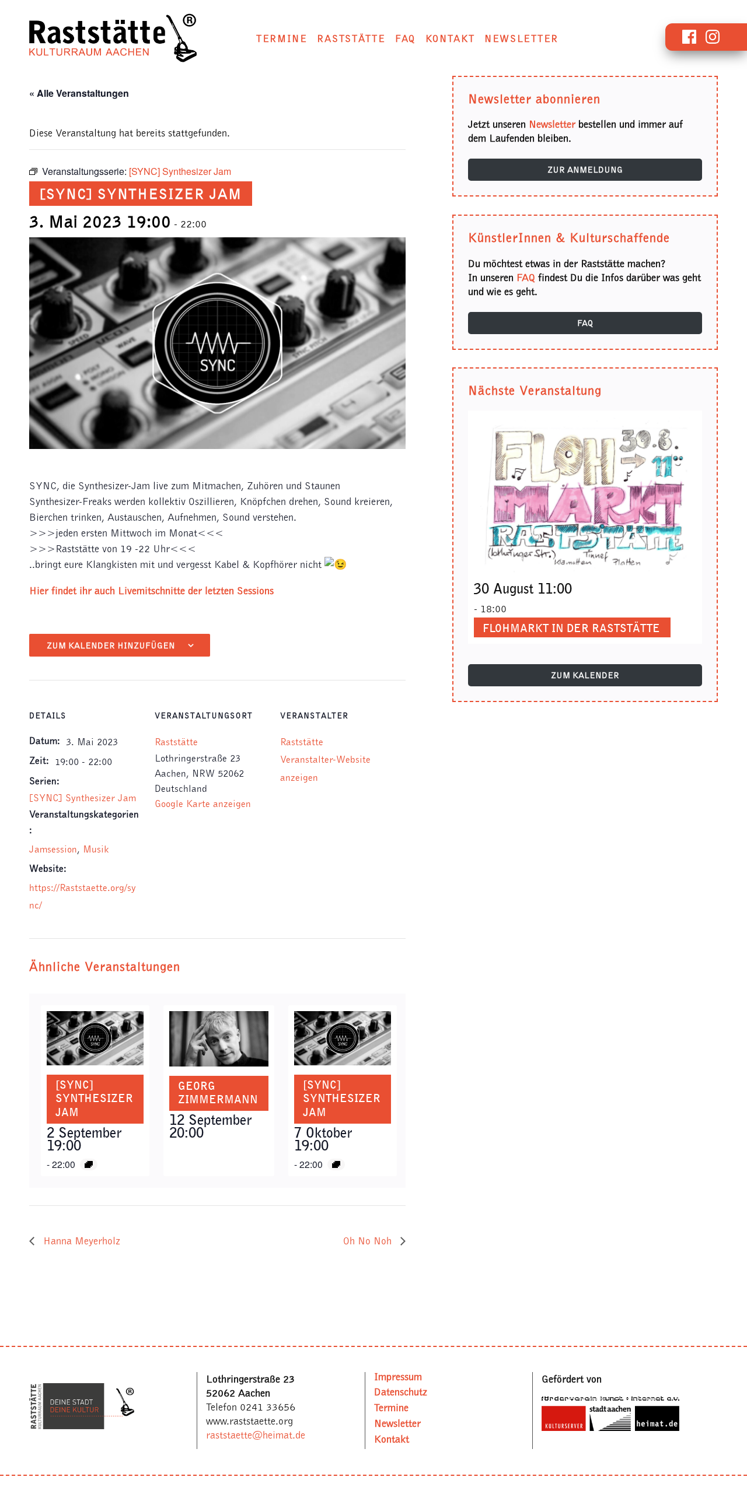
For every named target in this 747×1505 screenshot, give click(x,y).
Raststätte (351, 38)
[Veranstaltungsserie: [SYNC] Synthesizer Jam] (89, 1164)
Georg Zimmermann (218, 1093)
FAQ (405, 38)
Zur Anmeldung (585, 169)
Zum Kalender (585, 675)
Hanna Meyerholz (80, 1240)
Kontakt (450, 38)
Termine (282, 38)
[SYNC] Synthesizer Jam (82, 798)
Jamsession (53, 849)
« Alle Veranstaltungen (79, 93)
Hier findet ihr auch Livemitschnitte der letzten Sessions (151, 590)
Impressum (398, 1376)
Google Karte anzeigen (203, 803)
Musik (96, 849)
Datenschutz (400, 1391)
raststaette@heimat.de (255, 1435)
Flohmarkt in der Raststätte (571, 628)
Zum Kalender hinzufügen (111, 645)
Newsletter (521, 38)
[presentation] (95, 1038)
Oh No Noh (369, 1240)
